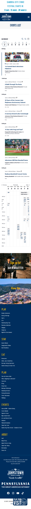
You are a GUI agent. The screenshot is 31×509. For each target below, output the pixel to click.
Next (27, 185)
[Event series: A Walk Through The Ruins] (22, 82)
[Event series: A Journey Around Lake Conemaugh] (21, 111)
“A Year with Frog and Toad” (14, 129)
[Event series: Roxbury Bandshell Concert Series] (21, 171)
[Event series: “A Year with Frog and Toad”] (16, 127)
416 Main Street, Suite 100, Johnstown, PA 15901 (15, 459)
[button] (28, 17)
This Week (15, 185)
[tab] (5, 44)
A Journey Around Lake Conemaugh (16, 114)
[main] (15, 142)
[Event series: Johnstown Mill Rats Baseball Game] (16, 157)
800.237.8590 (21, 461)
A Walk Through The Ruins (13, 84)
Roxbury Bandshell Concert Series (16, 174)
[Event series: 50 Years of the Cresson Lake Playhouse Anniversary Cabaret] (16, 97)
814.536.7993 (13, 461)
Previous (5, 185)
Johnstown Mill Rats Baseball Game (16, 160)
